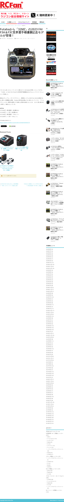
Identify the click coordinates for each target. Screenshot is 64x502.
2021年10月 (49, 360)
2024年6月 (48, 299)
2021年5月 (48, 369)
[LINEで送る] (12, 126)
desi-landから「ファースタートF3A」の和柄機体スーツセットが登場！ (57, 202)
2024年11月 (49, 289)
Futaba (17, 38)
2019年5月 (48, 415)
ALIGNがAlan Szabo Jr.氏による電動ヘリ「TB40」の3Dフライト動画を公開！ (57, 166)
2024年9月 (48, 293)
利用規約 (34, 22)
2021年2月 (48, 375)
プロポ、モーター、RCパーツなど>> (27, 38)
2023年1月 (48, 331)
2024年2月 (48, 306)
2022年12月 (49, 333)
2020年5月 (48, 392)
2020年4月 (48, 394)
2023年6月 (48, 322)
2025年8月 (48, 272)
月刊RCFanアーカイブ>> (52, 431)
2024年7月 (48, 297)
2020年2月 (48, 398)
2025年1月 (48, 285)
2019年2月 (48, 421)
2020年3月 (48, 396)
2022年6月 (48, 345)
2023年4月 (48, 325)
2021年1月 (48, 377)
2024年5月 (48, 301)
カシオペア (49, 440)
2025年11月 (49, 266)
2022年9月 (48, 339)
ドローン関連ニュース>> (52, 456)
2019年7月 (48, 411)
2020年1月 (48, 400)
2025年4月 (48, 280)
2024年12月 (49, 287)
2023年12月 (49, 310)
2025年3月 (48, 281)
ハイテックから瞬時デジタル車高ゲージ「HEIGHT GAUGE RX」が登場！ (57, 121)
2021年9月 (48, 362)
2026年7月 (48, 251)
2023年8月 (48, 318)
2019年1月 (48, 423)
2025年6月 (48, 276)
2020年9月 (48, 385)
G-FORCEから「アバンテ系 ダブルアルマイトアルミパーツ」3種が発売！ (57, 220)
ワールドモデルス (51, 438)
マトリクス (49, 447)
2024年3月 (48, 304)
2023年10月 (49, 314)
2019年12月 (49, 402)
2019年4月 (48, 417)
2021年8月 (48, 364)
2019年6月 (48, 413)
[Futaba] (51, 41)
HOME (3, 22)
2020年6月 (48, 390)
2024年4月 (48, 302)
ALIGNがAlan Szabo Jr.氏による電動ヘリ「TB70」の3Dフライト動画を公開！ (57, 176)
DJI (47, 465)
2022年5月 (48, 346)
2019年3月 (48, 419)
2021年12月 (49, 356)
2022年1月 (48, 354)
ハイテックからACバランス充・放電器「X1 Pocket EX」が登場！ (7, 148)
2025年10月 (49, 268)
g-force (48, 470)
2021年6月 (48, 368)
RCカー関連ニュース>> (51, 469)
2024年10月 (49, 291)
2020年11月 (49, 381)
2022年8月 (48, 341)
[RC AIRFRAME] (51, 75)
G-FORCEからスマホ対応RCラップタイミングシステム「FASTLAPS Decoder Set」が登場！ (7, 168)
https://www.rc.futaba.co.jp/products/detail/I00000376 (15, 122)
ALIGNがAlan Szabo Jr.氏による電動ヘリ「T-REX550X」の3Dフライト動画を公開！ (57, 194)
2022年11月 (49, 335)
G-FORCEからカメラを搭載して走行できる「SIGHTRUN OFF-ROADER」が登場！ (57, 131)
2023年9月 (48, 316)
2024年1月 (48, 308)
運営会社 (42, 22)
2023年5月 (48, 323)
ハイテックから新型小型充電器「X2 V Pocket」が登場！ (21, 148)
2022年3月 (48, 350)
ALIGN (48, 452)
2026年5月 (48, 255)
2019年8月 (48, 410)
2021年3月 (48, 373)
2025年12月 (49, 264)
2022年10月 (49, 337)
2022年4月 (48, 348)
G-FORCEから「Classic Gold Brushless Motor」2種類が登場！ (57, 185)
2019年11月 (49, 404)
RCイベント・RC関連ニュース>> (54, 490)
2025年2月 (48, 283)
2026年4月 (48, 257)
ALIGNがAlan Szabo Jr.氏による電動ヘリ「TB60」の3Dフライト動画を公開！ (57, 85)
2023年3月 (48, 327)
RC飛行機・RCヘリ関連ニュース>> (54, 433)
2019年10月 (49, 406)
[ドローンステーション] (51, 63)
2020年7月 (48, 389)
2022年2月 (48, 352)
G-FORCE (49, 454)
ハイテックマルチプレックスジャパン (55, 449)
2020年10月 (49, 383)
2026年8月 (48, 249)
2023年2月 (48, 329)
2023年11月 (49, 312)
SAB (48, 436)
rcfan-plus (3, 38)
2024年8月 (48, 295)
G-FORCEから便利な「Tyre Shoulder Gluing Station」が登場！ (57, 147)
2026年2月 (48, 260)
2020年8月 (48, 387)
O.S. (48, 444)
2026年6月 (48, 253)
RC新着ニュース (11, 22)
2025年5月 (48, 278)
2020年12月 (49, 379)
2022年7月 (48, 343)
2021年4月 (48, 371)
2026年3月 (48, 259)
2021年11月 (49, 358)
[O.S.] (51, 52)
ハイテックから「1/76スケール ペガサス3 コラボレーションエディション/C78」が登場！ (57, 157)
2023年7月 (48, 320)
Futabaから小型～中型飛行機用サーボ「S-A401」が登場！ (57, 238)
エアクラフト (50, 445)
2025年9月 (48, 270)
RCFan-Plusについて (23, 22)
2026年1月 (48, 262)
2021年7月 (48, 366)
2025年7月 (48, 274)
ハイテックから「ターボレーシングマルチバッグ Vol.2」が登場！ (57, 139)
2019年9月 (48, 408)
